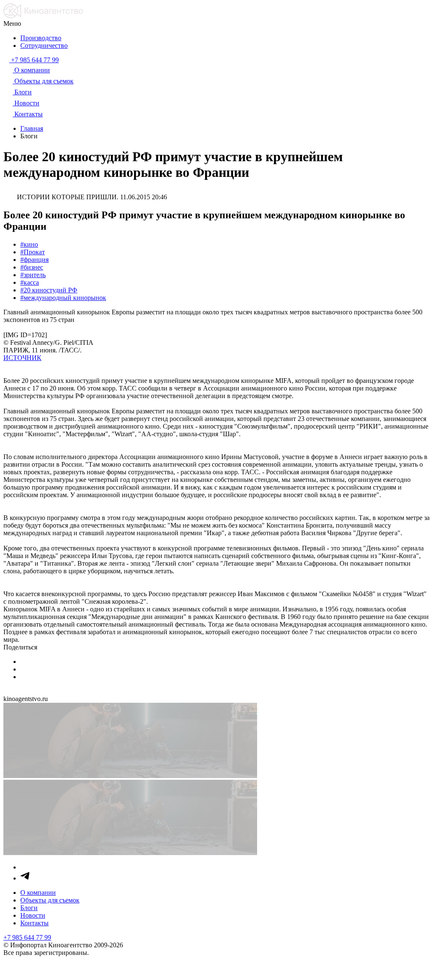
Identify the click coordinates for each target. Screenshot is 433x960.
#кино (29, 244)
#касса (29, 282)
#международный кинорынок (63, 297)
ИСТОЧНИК (22, 357)
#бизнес (31, 267)
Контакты (34, 923)
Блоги (29, 907)
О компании (38, 892)
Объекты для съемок (49, 900)
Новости (32, 915)
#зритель (33, 274)
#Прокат (32, 252)
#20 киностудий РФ (48, 290)
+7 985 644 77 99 (27, 937)
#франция (34, 259)
